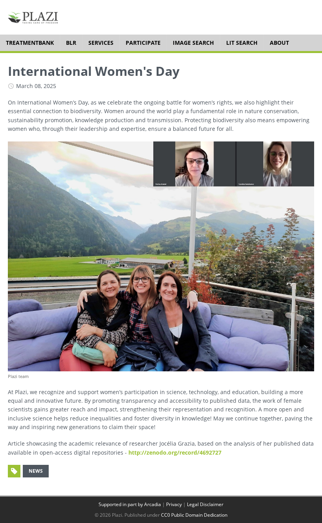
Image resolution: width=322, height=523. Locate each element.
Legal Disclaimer (205, 504)
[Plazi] (33, 17)
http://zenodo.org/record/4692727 (174, 452)
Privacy (174, 504)
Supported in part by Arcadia (130, 504)
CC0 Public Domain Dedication (194, 515)
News (36, 471)
